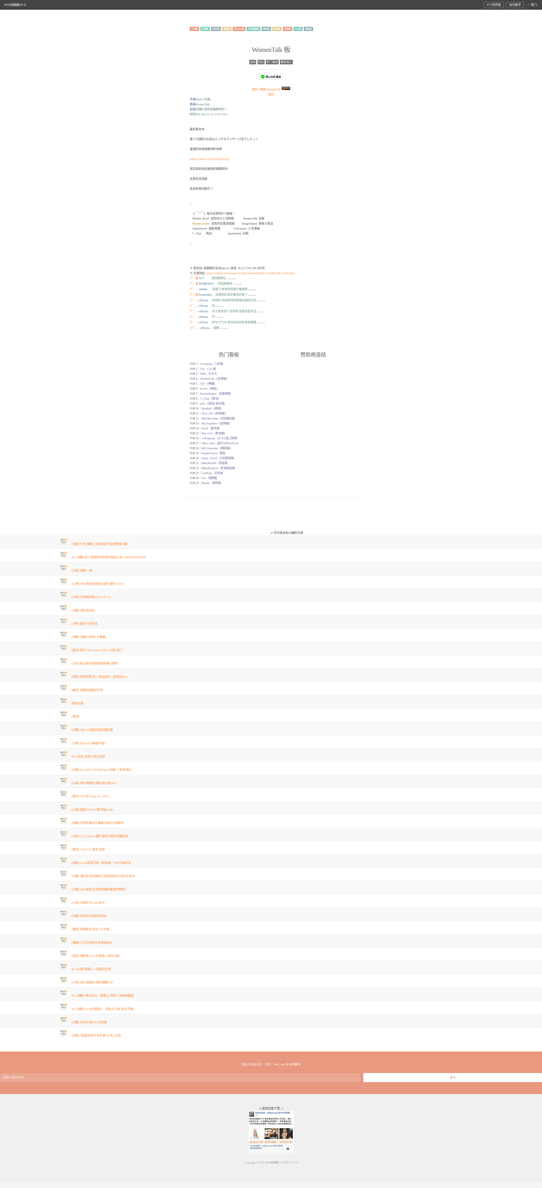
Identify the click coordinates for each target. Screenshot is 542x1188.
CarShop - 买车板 (212, 473)
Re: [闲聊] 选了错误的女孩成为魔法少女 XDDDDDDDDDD (109, 557)
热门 (534, 4)
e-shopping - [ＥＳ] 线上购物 (219, 438)
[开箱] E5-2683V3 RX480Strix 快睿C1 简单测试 (101, 770)
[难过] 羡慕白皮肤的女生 (87, 690)
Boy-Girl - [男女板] (213, 433)
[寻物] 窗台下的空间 (84, 623)
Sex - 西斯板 (209, 478)
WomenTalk (270, 89)
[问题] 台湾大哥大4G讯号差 (89, 1022)
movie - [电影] (208, 388)
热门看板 (272, 62)
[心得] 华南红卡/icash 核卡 (88, 902)
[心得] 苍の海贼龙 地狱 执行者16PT (94, 783)
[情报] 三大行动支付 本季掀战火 (92, 942)
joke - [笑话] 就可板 (212, 403)
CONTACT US (289, 1162)
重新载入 (286, 62)
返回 (271, 94)
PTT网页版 (494, 4)
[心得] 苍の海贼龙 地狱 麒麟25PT (93, 982)
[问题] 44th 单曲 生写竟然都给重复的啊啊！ (99, 889)
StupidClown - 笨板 (213, 453)
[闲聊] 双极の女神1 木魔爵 (88, 637)
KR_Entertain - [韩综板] (216, 448)
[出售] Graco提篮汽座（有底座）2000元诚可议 (101, 862)
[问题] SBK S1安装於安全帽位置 (92, 730)
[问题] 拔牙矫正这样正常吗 (89, 916)
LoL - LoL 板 (208, 369)
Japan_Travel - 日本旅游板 (218, 458)
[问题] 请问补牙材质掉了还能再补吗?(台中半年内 (103, 876)
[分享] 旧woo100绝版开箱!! (89, 743)
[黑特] (75, 716)
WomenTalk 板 (271, 49)
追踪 (253, 62)
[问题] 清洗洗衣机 (83, 610)
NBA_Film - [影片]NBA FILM (220, 443)
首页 (255, 89)
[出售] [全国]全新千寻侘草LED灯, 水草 (96, 1035)
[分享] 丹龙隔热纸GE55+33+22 (91, 597)
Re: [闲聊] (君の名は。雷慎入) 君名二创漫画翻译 (103, 995)
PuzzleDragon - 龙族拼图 (215, 393)
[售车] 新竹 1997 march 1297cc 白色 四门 (97, 650)
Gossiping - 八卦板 (211, 363)
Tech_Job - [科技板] (214, 413)
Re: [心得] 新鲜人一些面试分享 (91, 969)
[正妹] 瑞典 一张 (82, 570)
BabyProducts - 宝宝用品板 (218, 468)
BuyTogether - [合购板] (216, 423)
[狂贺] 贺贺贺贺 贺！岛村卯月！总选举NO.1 (100, 677)
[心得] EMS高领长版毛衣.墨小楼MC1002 (98, 583)
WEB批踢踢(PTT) (15, 4)
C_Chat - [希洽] (209, 398)
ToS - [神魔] (207, 383)
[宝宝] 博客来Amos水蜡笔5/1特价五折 (96, 956)
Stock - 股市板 (210, 428)
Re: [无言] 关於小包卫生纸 (88, 756)
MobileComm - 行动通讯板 (218, 418)
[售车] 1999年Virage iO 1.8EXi (90, 796)
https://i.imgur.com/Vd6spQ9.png (209, 159)
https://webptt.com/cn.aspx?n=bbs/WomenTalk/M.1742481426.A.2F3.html (250, 273)
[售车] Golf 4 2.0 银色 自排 (88, 849)
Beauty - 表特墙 (211, 483)
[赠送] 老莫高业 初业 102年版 (90, 929)
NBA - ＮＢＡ (208, 373)
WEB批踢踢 (272, 1162)
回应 (261, 62)
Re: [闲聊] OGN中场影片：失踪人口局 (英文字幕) (103, 1009)
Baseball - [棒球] (211, 408)
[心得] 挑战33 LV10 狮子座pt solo (92, 809)
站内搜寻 (515, 4)
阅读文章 (77, 703)
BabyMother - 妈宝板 (215, 463)
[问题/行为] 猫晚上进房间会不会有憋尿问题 (99, 544)
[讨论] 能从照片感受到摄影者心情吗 (95, 663)
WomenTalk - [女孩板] (213, 378)
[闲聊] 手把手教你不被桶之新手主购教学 (98, 823)
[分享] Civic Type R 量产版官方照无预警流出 (100, 836)
